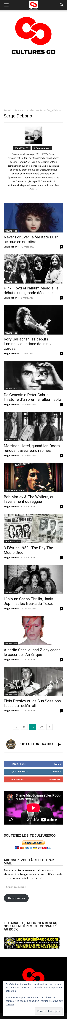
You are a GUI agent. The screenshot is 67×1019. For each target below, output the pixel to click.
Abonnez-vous (16, 898)
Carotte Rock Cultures (15, 490)
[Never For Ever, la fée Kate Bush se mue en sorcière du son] (33, 217)
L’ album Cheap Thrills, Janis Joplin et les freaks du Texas (28, 601)
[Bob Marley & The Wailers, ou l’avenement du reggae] (33, 477)
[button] (6, 5)
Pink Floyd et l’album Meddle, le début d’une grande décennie (31, 290)
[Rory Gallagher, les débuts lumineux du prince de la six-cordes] (33, 320)
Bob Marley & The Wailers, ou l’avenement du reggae (29, 499)
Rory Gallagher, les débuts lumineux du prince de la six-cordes (28, 344)
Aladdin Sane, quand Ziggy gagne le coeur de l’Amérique (32, 652)
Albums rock (11, 231)
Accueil (7, 110)
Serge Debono (11, 246)
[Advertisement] (33, 81)
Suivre (57, 771)
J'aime (57, 763)
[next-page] (49, 727)
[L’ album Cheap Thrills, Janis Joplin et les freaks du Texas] (33, 579)
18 (24, 726)
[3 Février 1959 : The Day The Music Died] (33, 528)
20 (41, 726)
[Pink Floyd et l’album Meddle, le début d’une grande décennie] (33, 269)
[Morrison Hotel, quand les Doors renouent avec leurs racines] (33, 426)
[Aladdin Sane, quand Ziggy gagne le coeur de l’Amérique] (33, 630)
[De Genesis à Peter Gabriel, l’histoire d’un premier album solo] (33, 375)
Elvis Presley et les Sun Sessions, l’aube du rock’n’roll (33, 703)
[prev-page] (16, 727)
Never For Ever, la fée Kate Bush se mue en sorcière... (31, 239)
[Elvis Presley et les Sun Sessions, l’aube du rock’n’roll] (33, 681)
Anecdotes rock (12, 541)
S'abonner (54, 779)
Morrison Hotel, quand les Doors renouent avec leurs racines (32, 448)
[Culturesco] (33, 33)
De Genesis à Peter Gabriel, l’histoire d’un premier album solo (32, 397)
